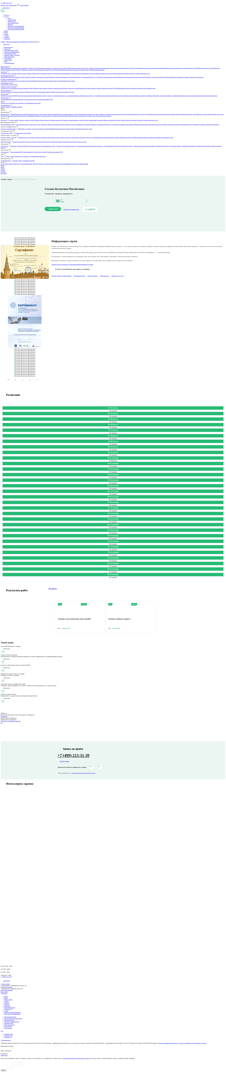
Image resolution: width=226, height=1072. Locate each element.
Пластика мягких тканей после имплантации (54, 116)
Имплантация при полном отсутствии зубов (82, 116)
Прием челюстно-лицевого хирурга (132, 120)
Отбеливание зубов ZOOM (23, 133)
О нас (6, 16)
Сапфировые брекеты (188, 146)
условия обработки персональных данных (83, 773)
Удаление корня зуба (56, 120)
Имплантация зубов (10, 1017)
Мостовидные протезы (155, 124)
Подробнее (4, 716)
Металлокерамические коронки (124, 124)
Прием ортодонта (127, 146)
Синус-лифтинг (100, 114)
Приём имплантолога (17, 114)
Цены (6, 32)
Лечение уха (27, 156)
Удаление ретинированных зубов (72, 120)
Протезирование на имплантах (190, 124)
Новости (10, 24)
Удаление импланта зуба (150, 120)
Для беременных (9, 63)
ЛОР (5, 61)
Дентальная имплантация (103, 116)
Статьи (6, 35)
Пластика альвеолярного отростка (93, 120)
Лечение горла (10, 156)
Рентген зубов (42, 152)
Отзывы (6, 37)
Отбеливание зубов (10, 53)
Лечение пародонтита (43, 142)
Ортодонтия (8, 58)
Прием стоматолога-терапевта (152, 137)
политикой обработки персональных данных (76, 1058)
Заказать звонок (64, 761)
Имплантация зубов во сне (87, 114)
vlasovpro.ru (4, 1055)
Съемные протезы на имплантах (209, 124)
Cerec (38, 124)
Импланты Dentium (170, 114)
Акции (6, 34)
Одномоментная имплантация (154, 114)
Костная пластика (126, 114)
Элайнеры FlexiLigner (162, 146)
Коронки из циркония (97, 124)
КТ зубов (34, 152)
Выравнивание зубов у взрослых (52, 146)
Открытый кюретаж (57, 142)
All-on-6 (45, 114)
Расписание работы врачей (16, 29)
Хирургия (7, 49)
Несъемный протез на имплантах (27, 124)
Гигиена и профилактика (11, 52)
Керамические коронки (83, 124)
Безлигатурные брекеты (35, 146)
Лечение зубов (55, 137)
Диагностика (8, 60)
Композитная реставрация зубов (40, 137)
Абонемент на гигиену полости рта (28, 129)
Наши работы (12, 20)
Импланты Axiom (202, 114)
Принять (3, 1070)
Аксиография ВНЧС (17, 152)
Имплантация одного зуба (216, 114)
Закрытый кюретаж (19, 142)
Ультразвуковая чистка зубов (83, 129)
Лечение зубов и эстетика (12, 55)
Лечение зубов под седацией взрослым (91, 137)
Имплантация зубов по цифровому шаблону (27, 116)
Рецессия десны (81, 142)
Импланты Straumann (7, 116)
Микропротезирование (141, 124)
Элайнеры (13, 146)
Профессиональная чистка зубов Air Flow (62, 129)
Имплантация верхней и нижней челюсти (60, 114)
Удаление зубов (13, 120)
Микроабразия (138, 137)
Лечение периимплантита (113, 114)
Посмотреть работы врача (71, 209)
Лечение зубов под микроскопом (70, 137)
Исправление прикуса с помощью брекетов (76, 146)
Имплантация (8, 47)
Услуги (6, 15)
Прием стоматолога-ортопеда (171, 124)
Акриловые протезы (58, 124)
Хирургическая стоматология (13, 1018)
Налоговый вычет (13, 23)
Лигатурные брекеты (175, 146)
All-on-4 (76, 114)
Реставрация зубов (167, 137)
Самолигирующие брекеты (203, 146)
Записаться (6, 8)
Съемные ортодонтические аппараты (144, 146)
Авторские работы (46, 124)
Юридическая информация (16, 27)
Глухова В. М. (66, 628)
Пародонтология (9, 57)
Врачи (6, 31)
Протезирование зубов (11, 50)
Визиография (27, 152)
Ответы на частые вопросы (16, 26)
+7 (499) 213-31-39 (6, 3)
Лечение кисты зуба (24, 137)
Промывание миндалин (38, 156)
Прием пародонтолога (70, 142)
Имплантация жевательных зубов (186, 114)
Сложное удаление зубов (26, 120)
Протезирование (9, 1020)
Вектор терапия (44, 129)
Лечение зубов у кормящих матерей (23, 160)
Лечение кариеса (109, 137)
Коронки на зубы (109, 124)
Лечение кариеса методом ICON (124, 137)
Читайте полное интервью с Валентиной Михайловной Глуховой (72, 264)
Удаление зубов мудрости (41, 120)
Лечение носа (19, 156)
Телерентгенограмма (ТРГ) (55, 152)
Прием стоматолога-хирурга (112, 120)
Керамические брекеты (114, 146)
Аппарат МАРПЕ (22, 146)
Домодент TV (12, 21)
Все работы (53, 588)
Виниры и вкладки (70, 124)
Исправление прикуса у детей (98, 146)
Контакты (7, 39)
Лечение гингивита (31, 142)
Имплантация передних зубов (33, 114)
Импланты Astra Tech (138, 114)
